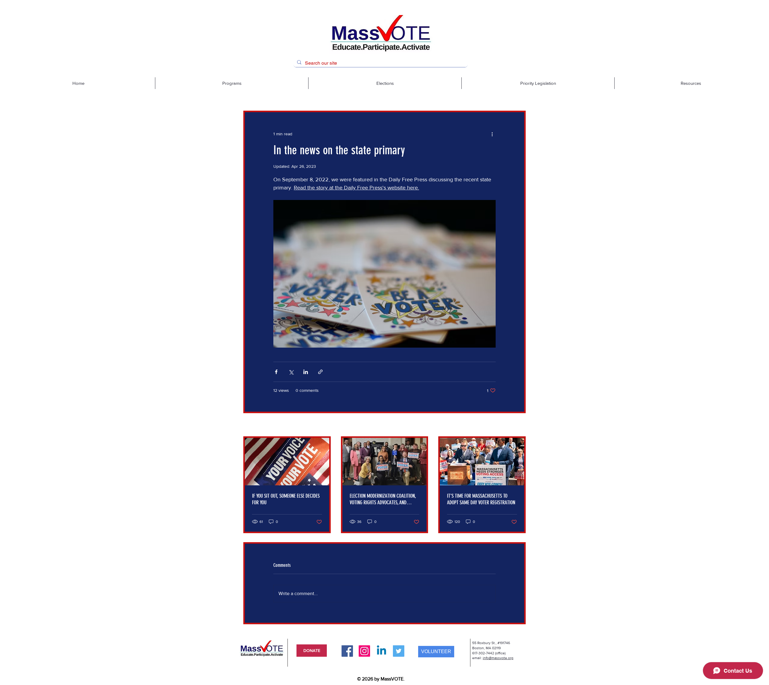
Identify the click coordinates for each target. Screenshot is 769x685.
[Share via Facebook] (276, 372)
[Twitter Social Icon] (398, 651)
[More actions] (492, 133)
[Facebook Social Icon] (347, 651)
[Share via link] (320, 372)
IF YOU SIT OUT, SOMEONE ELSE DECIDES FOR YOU (286, 499)
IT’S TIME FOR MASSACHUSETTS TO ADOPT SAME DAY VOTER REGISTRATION (481, 499)
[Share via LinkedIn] (306, 372)
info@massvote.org (498, 658)
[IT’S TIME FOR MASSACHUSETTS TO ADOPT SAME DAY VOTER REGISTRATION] (482, 461)
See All (519, 425)
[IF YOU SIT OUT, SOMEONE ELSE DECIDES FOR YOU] (287, 461)
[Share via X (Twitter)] (291, 372)
